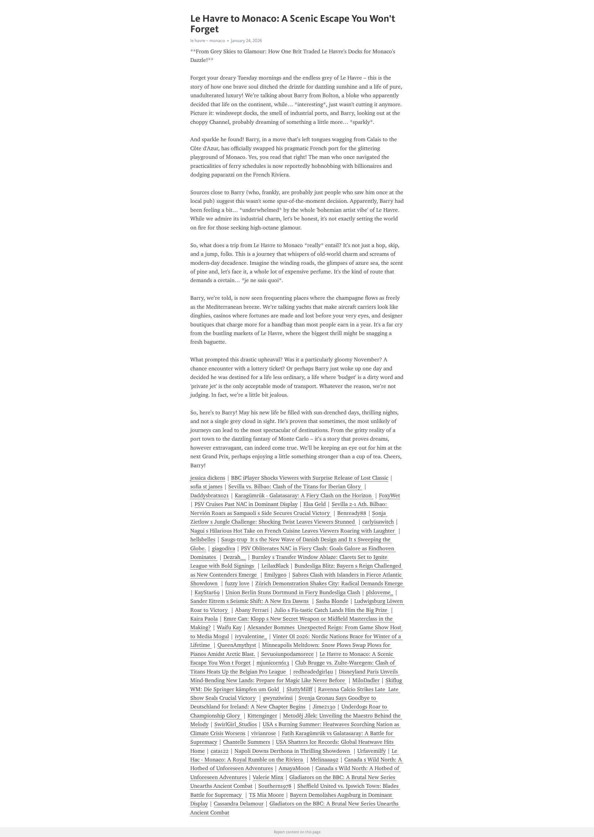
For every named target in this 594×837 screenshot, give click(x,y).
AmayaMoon (294, 768)
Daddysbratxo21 (209, 495)
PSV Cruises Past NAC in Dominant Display (246, 504)
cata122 (220, 751)
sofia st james (206, 486)
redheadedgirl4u (313, 671)
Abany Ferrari (252, 610)
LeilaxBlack (275, 565)
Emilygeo (275, 574)
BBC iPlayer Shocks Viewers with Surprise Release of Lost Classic (309, 477)
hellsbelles (202, 539)
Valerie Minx (268, 777)
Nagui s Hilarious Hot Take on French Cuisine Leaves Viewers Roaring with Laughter (293, 530)
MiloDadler (366, 680)
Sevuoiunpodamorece (287, 654)
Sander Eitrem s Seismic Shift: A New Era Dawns (250, 601)
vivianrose (263, 733)
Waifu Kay (229, 627)
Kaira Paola (204, 618)
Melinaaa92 (324, 759)
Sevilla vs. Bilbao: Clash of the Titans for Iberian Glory (295, 486)
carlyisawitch (378, 521)
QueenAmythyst (236, 645)
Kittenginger (262, 715)
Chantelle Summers (246, 742)
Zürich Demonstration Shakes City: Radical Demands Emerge (329, 583)
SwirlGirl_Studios (235, 724)
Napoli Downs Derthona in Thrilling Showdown (293, 751)
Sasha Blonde (332, 601)
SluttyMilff (299, 689)
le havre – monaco (207, 40)
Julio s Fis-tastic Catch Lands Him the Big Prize (331, 610)
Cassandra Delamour (239, 803)
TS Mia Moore (266, 794)
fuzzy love (237, 583)
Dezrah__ (234, 557)
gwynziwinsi (278, 698)
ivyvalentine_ (251, 636)
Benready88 (351, 513)
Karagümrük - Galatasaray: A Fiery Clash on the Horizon (304, 495)
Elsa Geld (314, 504)
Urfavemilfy (371, 751)
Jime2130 (324, 706)
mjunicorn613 (272, 662)
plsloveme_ (379, 592)
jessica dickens (207, 477)
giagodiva (223, 548)
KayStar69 (207, 592)
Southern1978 (274, 786)
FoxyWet (389, 495)
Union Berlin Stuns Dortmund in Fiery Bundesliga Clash (293, 592)
